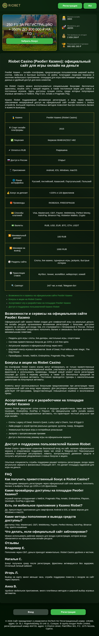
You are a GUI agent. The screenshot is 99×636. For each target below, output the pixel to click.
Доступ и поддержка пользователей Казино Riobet (34, 307)
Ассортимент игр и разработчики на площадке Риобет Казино (40, 303)
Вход (31, 612)
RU (90, 5)
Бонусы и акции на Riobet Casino (25, 299)
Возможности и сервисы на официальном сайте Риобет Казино (40, 295)
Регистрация (70, 5)
